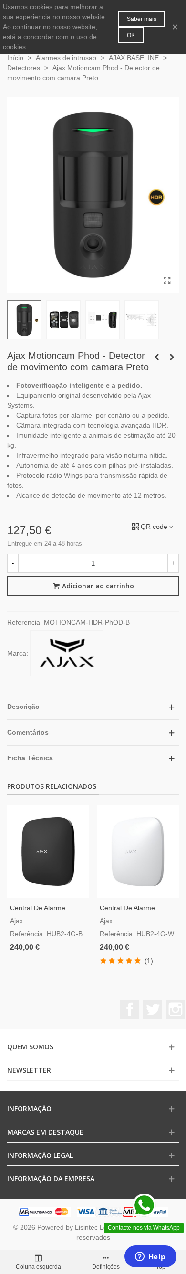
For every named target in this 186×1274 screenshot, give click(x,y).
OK (131, 35)
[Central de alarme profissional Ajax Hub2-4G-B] (48, 851)
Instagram (175, 1009)
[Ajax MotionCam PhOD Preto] (167, 281)
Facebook (129, 1009)
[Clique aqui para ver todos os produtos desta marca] (66, 653)
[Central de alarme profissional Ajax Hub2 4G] (138, 851)
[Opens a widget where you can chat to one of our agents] (150, 1257)
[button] (93, 706)
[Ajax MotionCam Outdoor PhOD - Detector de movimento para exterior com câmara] (156, 357)
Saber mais (141, 19)
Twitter (152, 1009)
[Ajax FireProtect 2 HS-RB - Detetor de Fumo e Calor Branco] (172, 357)
